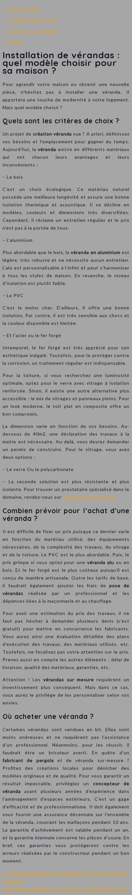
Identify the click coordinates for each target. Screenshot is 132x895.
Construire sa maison (33, 30)
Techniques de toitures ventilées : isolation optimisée (65, 888)
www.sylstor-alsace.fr (89, 497)
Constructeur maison (32, 19)
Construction (22, 8)
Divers (14, 41)
